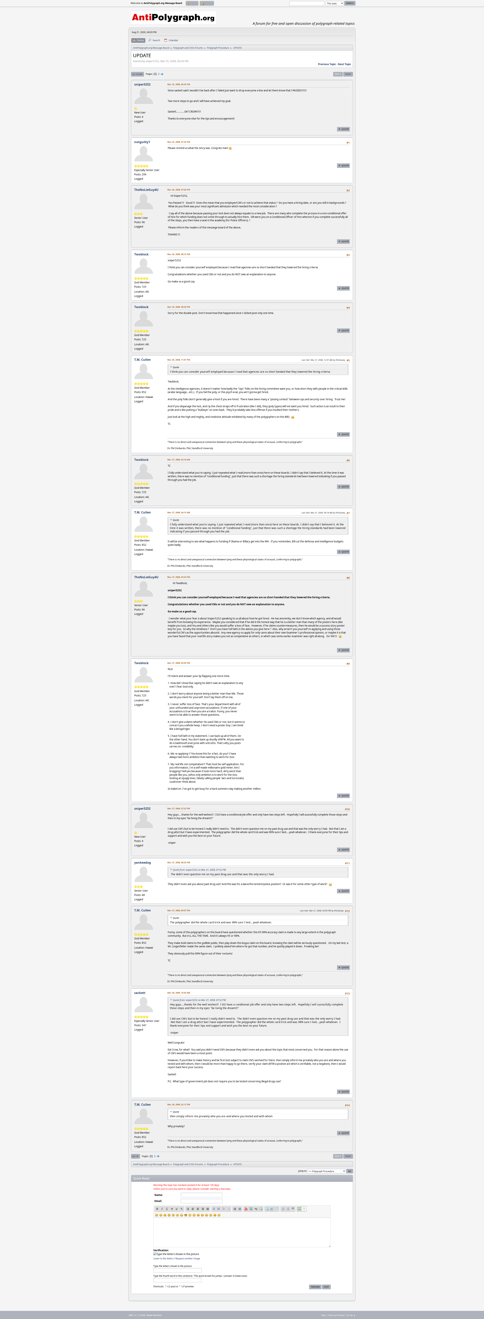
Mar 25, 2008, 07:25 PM (178, 141)
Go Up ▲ (351, 1315)
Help (323, 1315)
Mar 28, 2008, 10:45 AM (178, 992)
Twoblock (141, 254)
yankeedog (142, 862)
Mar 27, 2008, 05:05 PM (178, 662)
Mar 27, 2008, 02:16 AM (178, 459)
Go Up (135, 1156)
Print (348, 74)
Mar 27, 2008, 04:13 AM (178, 512)
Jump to (302, 1171)
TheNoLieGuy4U (146, 190)
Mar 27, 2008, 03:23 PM (178, 577)
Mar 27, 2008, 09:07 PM (178, 910)
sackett (139, 993)
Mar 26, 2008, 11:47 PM (178, 359)
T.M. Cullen (142, 360)
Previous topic (327, 64)
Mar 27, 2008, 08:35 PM (178, 862)
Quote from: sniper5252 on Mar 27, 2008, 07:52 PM (199, 869)
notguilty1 (142, 142)
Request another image (187, 1258)
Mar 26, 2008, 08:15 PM (178, 254)
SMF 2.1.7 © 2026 (137, 1315)
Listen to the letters (163, 1258)
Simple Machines (154, 1315)
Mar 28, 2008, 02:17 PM (178, 1104)
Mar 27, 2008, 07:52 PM (178, 808)
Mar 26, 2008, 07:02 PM (178, 189)
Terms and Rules (336, 1315)
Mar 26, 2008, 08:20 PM (178, 306)
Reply (338, 74)
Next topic (344, 64)
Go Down (137, 74)
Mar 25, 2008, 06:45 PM (178, 84)
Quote (345, 129)
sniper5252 (142, 84)
